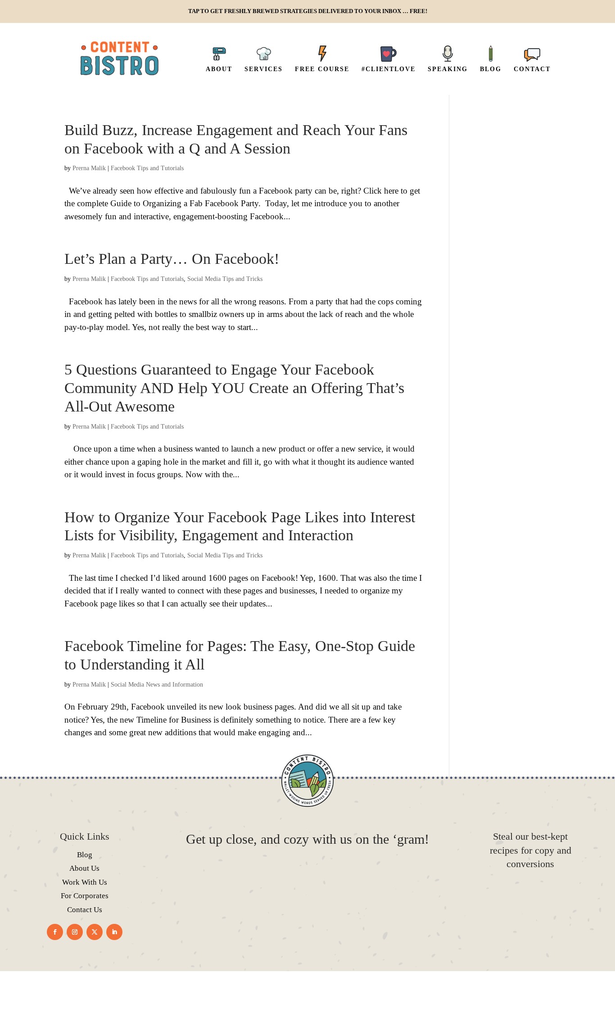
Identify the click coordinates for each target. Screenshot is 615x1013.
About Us (84, 868)
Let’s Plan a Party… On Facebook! (171, 258)
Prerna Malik (89, 168)
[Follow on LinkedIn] (114, 932)
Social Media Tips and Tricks (224, 279)
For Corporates (85, 895)
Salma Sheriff (322, 996)
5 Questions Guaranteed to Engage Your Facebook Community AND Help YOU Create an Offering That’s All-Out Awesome (234, 388)
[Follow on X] (94, 932)
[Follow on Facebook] (55, 932)
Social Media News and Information (157, 684)
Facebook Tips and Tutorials (147, 168)
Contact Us (84, 909)
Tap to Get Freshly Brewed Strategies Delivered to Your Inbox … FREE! (307, 11)
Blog (84, 854)
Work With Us (84, 882)
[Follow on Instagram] (75, 932)
